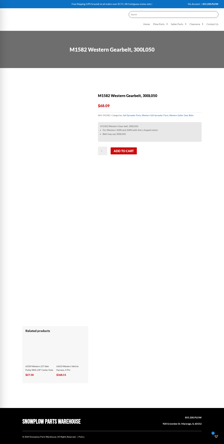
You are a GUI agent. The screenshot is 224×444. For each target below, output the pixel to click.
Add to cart (124, 151)
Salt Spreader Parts (132, 115)
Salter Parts (177, 24)
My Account (194, 4)
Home (146, 24)
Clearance (195, 24)
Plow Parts (159, 24)
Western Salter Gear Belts (181, 115)
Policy (81, 436)
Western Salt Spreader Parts (155, 115)
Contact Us (212, 24)
